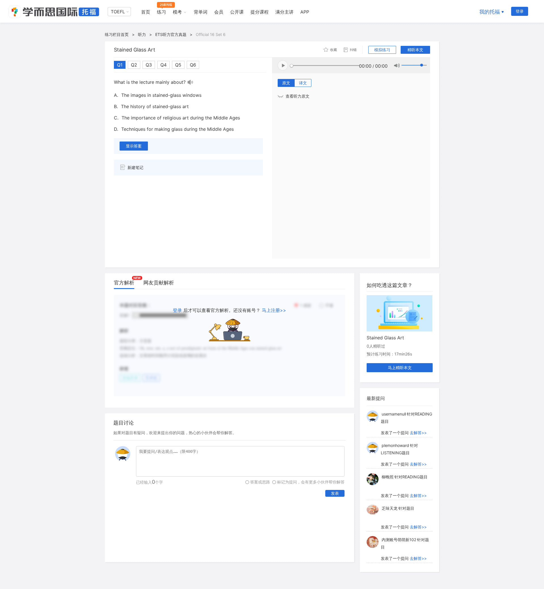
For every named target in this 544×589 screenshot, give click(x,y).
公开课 (237, 12)
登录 (520, 11)
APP (304, 12)
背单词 (200, 12)
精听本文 (415, 49)
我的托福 (489, 12)
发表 (335, 493)
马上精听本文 (400, 367)
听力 (142, 34)
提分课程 (259, 12)
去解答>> (418, 432)
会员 (218, 12)
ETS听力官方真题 (170, 34)
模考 (177, 12)
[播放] (190, 82)
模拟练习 (382, 49)
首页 (145, 12)
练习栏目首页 (117, 34)
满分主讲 (284, 12)
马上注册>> (274, 310)
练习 (161, 12)
